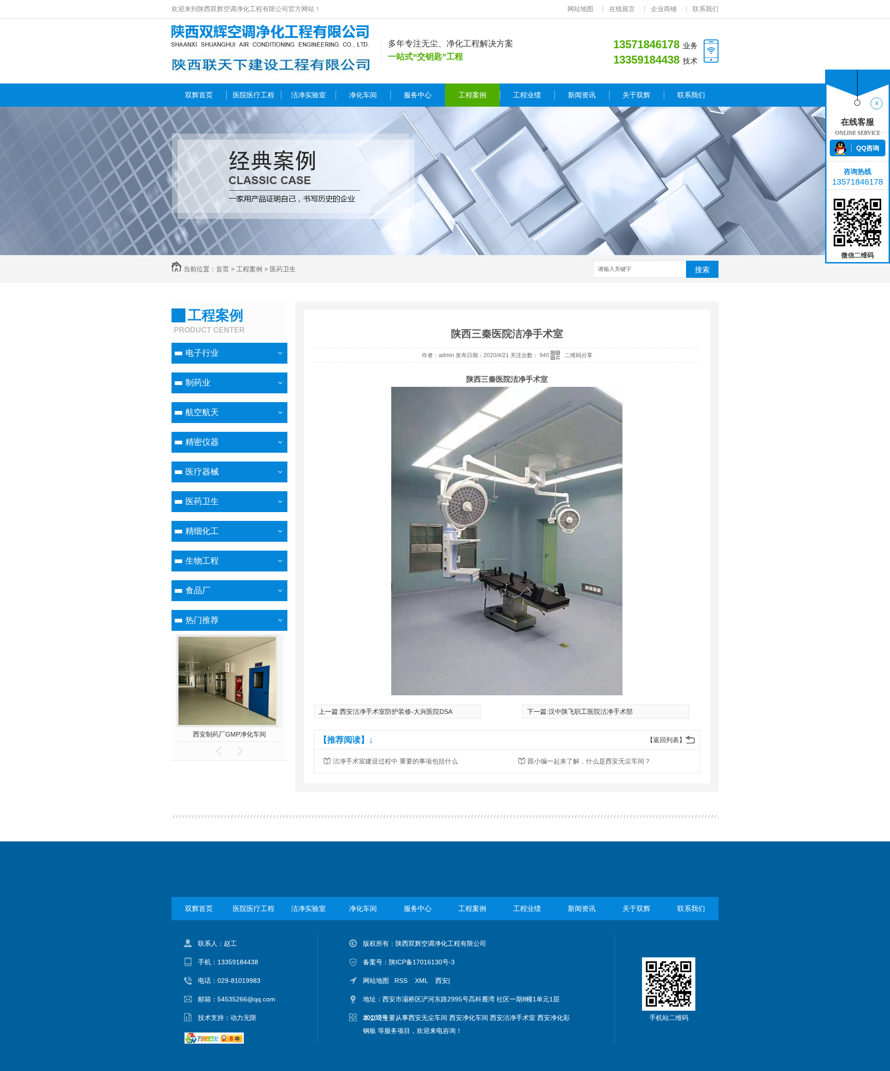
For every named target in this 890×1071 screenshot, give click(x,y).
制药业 (197, 382)
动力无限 (243, 1017)
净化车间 (363, 95)
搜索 (702, 270)
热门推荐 (202, 620)
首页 (222, 269)
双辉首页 (199, 95)
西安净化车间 (468, 1017)
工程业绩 (527, 95)
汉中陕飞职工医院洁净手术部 (590, 711)
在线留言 (622, 9)
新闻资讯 (582, 95)
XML (422, 980)
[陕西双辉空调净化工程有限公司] (271, 36)
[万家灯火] (214, 1041)
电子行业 (202, 353)
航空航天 (202, 412)
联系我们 (705, 9)
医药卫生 (283, 269)
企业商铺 (664, 9)
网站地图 (580, 9)
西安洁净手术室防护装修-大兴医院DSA (396, 711)
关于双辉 (636, 95)
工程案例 (472, 95)
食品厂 (197, 590)
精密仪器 (202, 442)
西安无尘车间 (427, 1017)
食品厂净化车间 (229, 734)
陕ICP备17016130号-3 (422, 962)
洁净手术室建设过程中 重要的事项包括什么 (395, 761)
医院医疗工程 (253, 95)
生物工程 (202, 560)
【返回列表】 (666, 740)
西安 (441, 980)
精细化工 (202, 531)
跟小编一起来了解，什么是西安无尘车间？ (589, 761)
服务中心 (418, 95)
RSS (401, 980)
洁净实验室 (308, 95)
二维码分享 (578, 355)
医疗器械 (202, 471)
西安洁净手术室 (512, 1017)
